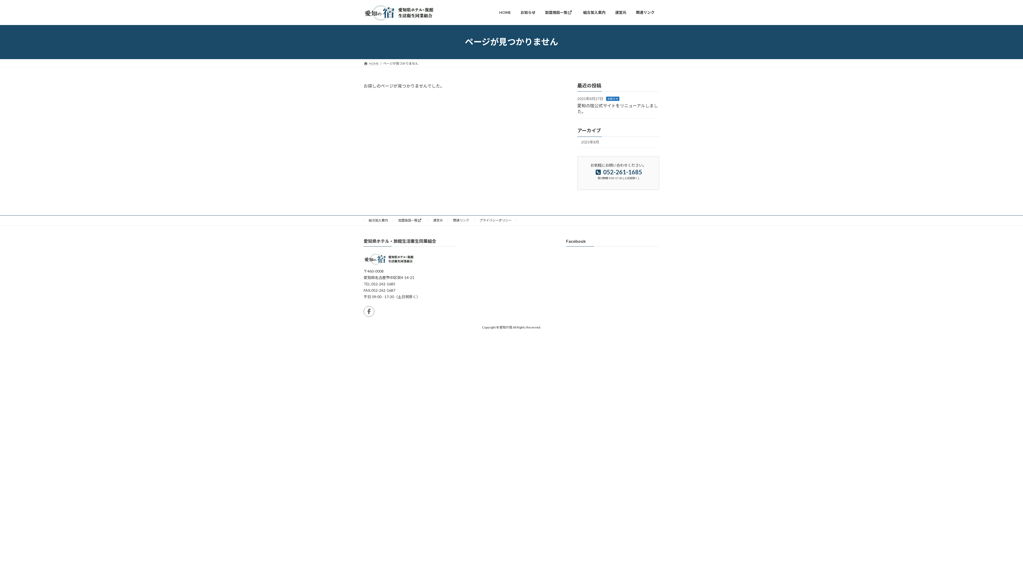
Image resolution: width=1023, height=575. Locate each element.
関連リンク (461, 220)
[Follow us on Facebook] (369, 311)
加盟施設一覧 (407, 220)
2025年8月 (590, 142)
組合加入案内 (378, 220)
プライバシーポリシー (496, 220)
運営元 (438, 220)
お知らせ (612, 98)
